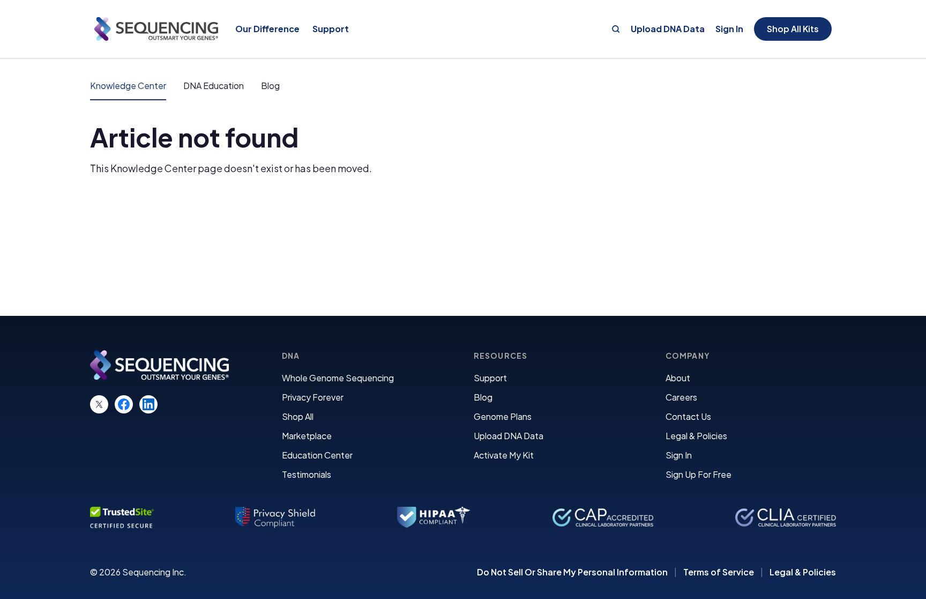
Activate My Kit (504, 455)
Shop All (297, 416)
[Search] (615, 29)
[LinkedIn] (148, 404)
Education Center (317, 455)
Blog (270, 85)
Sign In (729, 29)
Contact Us (688, 416)
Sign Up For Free (698, 474)
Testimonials (306, 474)
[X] (99, 404)
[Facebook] (124, 404)
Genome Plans (503, 416)
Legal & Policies (696, 435)
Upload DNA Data (668, 29)
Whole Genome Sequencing (338, 377)
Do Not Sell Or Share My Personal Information (572, 572)
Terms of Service (718, 572)
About (678, 377)
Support (490, 377)
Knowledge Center (128, 85)
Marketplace (307, 435)
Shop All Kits (793, 28)
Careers (681, 397)
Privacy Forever (312, 397)
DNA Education (213, 85)
